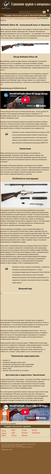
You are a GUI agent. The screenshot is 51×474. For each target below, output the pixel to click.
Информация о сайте (7, 449)
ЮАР (13, 430)
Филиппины (36, 433)
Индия (3, 430)
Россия (14, 435)
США (13, 433)
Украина (24, 435)
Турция (24, 430)
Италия (34, 430)
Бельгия (25, 433)
